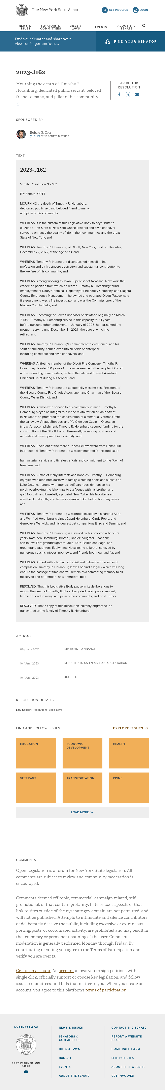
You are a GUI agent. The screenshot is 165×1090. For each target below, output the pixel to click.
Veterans (28, 778)
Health (119, 744)
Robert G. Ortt (40, 133)
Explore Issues (128, 728)
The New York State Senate (56, 10)
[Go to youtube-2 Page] (26, 1072)
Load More (80, 812)
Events (101, 27)
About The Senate (127, 27)
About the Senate (74, 1075)
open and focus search (144, 27)
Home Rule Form (125, 1049)
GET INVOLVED (122, 1075)
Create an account (33, 970)
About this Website (128, 1067)
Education (29, 744)
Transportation (81, 778)
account (66, 970)
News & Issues (25, 27)
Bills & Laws (75, 27)
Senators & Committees (50, 27)
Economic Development (78, 746)
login (144, 10)
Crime (118, 778)
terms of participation (106, 990)
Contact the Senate (128, 1027)
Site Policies (122, 1058)
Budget (65, 1058)
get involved (118, 10)
